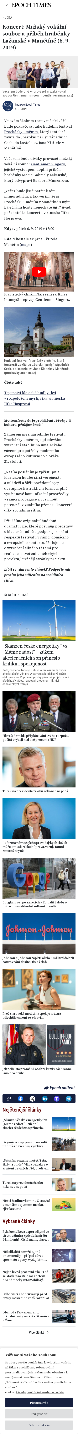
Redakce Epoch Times (27, 104)
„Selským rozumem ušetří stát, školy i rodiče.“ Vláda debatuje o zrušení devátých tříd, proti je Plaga (25, 1164)
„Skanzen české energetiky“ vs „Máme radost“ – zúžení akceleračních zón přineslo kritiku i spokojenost (34, 655)
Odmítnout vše (39, 1425)
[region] (39, 1391)
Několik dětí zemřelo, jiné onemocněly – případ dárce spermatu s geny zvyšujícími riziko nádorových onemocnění (25, 1256)
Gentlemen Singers (48, 164)
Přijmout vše (39, 1403)
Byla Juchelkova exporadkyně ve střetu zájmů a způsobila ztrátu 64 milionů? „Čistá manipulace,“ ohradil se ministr (25, 1236)
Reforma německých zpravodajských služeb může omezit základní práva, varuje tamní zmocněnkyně (34, 847)
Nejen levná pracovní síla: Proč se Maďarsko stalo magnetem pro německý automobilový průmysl (25, 1276)
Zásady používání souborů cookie (40, 1392)
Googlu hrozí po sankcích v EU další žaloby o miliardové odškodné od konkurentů (34, 904)
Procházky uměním (21, 131)
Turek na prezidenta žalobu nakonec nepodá (35, 791)
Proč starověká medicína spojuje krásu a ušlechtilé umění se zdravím (31, 1015)
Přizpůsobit (39, 1414)
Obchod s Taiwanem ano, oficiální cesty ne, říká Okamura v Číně (25, 1316)
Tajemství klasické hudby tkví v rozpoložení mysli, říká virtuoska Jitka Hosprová (34, 398)
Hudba (7, 18)
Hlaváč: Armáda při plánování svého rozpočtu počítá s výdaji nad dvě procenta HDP (35, 738)
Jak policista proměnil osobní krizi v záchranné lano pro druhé (37, 1071)
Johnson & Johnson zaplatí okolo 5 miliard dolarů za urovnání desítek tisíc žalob (38, 960)
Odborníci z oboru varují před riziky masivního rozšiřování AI (25, 1296)
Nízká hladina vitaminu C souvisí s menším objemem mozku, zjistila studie (26, 1205)
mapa (26, 244)
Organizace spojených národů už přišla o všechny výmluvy (24, 1144)
